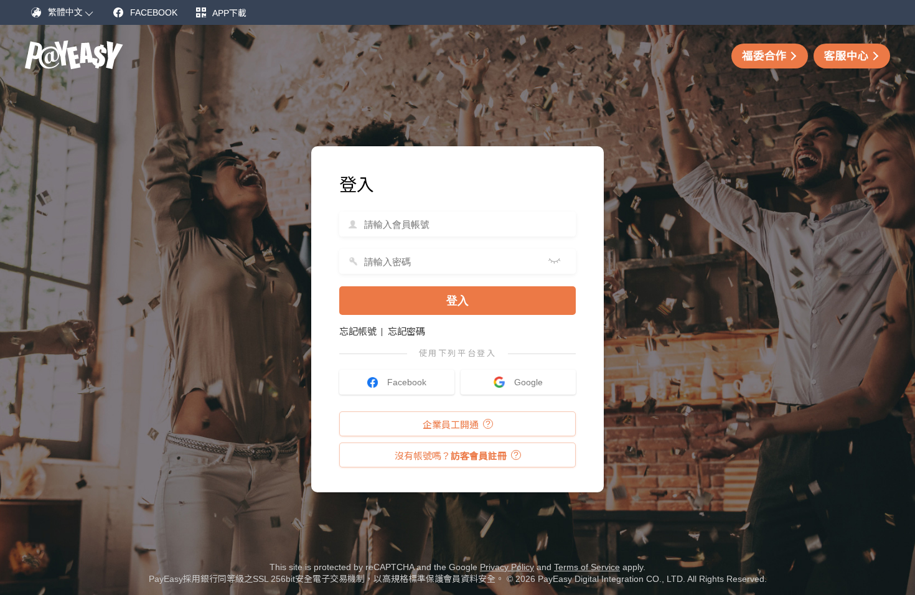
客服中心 (846, 56)
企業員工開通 (451, 424)
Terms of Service (587, 567)
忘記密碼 (406, 331)
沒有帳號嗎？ (451, 456)
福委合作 (764, 56)
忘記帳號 (358, 331)
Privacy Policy (507, 567)
